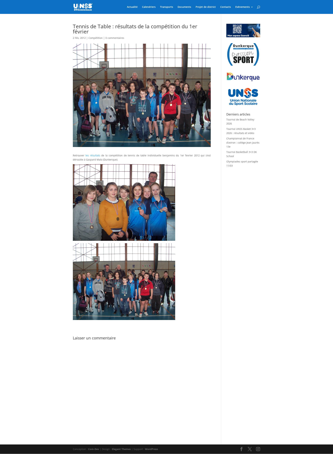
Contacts (225, 7)
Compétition (95, 38)
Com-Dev (93, 449)
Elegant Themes (121, 449)
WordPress (151, 449)
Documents (184, 7)
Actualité (132, 7)
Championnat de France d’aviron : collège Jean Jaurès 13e (242, 142)
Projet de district (206, 7)
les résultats (93, 155)
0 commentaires (114, 38)
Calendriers (149, 7)
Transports (166, 7)
